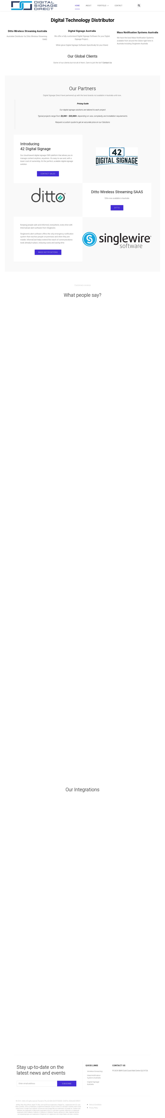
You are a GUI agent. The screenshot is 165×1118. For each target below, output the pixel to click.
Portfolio (101, 6)
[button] (139, 5)
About (88, 6)
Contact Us (107, 63)
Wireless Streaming (94, 1071)
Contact (118, 6)
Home (77, 6)
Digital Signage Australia (93, 1083)
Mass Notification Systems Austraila (94, 1076)
